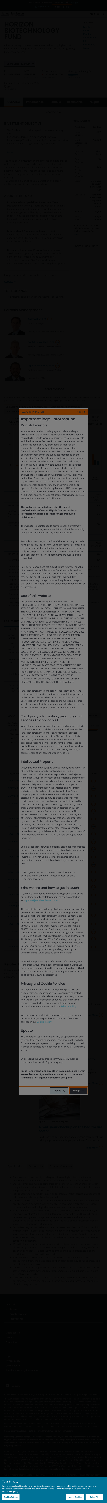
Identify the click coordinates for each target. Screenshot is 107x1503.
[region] (53, 1490)
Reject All (94, 1497)
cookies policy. (12, 1491)
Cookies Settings (11, 1497)
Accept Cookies (75, 1497)
